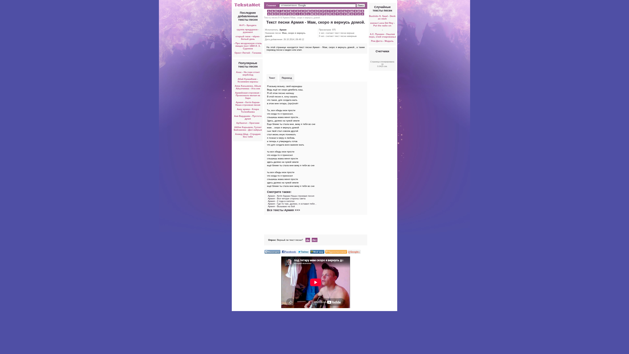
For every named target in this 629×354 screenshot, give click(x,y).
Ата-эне (255, 88)
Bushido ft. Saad (378, 16)
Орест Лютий (242, 52)
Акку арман (243, 109)
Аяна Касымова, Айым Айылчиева (248, 87)
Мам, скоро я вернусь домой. (305, 17)
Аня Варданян (242, 116)
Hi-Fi (242, 25)
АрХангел (241, 123)
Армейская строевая (247, 92)
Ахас (239, 72)
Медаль (389, 41)
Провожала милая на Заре (248, 96)
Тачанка (256, 52)
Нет (315, 240)
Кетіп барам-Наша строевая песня (247, 103)
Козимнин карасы (248, 81)
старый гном (243, 36)
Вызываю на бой (286, 206)
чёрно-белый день (250, 37)
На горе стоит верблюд (251, 73)
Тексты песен (270, 17)
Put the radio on (382, 25)
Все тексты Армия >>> (283, 210)
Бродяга (251, 25)
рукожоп (248, 32)
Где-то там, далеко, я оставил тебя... (297, 203)
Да (307, 240)
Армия (239, 102)
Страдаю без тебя (252, 135)
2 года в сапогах (286, 201)
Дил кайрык (255, 129)
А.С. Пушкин (377, 34)
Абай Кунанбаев (247, 79)
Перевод (287, 78)
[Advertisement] (315, 63)
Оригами (254, 123)
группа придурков (247, 29)
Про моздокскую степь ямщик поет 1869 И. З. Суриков (248, 46)
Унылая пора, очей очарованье (382, 35)
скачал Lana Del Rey (381, 23)
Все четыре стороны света (291, 198)
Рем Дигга (376, 41)
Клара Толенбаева (250, 110)
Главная (271, 5)
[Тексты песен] (248, 6)
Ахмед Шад (241, 134)
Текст (272, 78)
